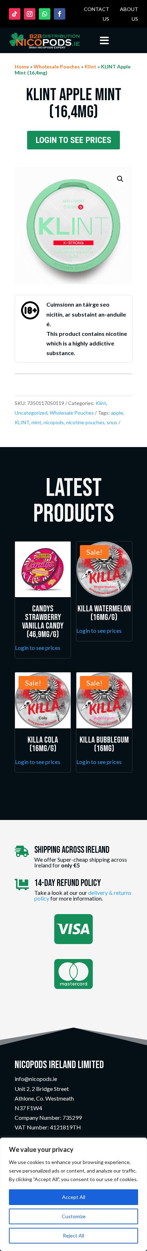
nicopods (54, 422)
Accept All (73, 1197)
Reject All (73, 1235)
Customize (74, 1216)
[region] (73, 1194)
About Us (129, 14)
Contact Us (96, 14)
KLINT (22, 422)
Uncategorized (31, 413)
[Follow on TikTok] (14, 14)
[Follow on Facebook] (59, 14)
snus (112, 422)
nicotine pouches (85, 422)
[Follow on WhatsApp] (44, 14)
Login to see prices (73, 140)
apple (117, 413)
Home (22, 66)
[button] (120, 179)
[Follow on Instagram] (29, 14)
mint (36, 422)
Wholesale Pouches (57, 66)
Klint (90, 66)
